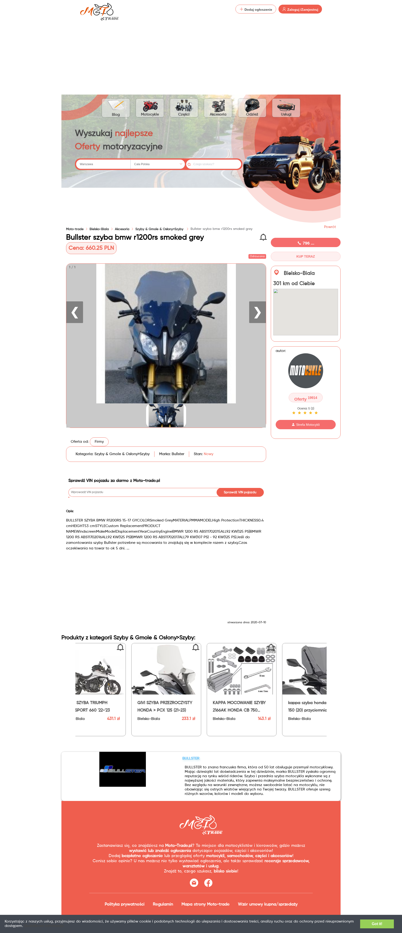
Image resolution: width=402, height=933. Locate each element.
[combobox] (103, 164)
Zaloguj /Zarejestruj (302, 9)
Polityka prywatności (124, 904)
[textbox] (103, 164)
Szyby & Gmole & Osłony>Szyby (159, 229)
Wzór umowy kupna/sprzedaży (268, 904)
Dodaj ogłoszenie (258, 9)
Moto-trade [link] (75, 229)
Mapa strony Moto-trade (205, 904)
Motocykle (150, 114)
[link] (99, 229)
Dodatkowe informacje (44, 926)
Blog (116, 115)
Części (184, 114)
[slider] (306, 413)
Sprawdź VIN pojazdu (240, 492)
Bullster (178, 454)
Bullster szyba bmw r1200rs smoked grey (221, 229)
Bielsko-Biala (99, 229)
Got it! (377, 924)
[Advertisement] (201, 53)
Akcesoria (218, 114)
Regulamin (163, 904)
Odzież (252, 114)
